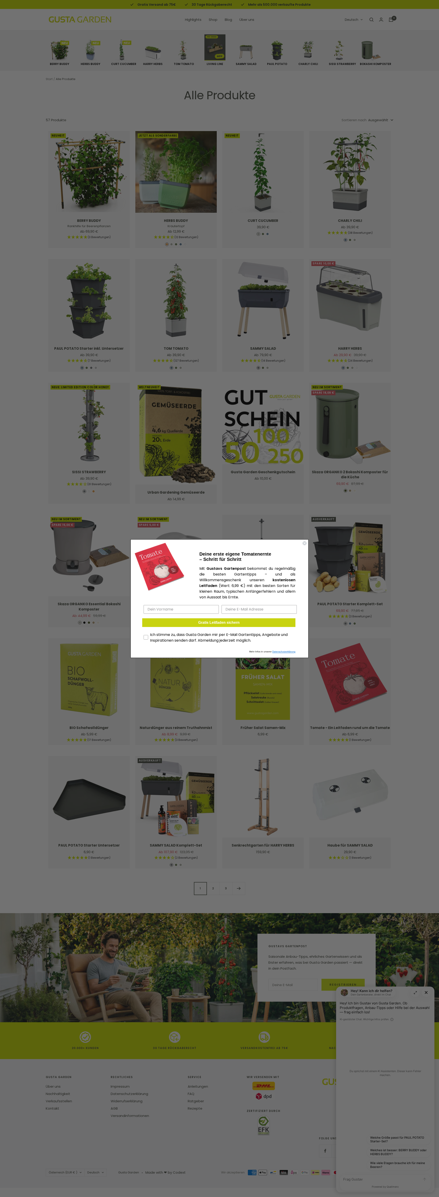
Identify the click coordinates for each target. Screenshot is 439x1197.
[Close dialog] (304, 543)
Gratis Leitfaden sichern (219, 622)
